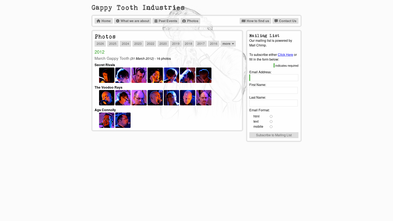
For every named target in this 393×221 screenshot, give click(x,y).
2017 (201, 43)
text (256, 121)
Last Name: (257, 97)
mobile (258, 126)
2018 (188, 43)
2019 (176, 43)
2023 (138, 43)
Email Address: (260, 72)
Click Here (285, 54)
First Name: (257, 84)
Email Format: (259, 110)
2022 (150, 43)
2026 (100, 43)
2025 (112, 43)
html (256, 116)
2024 (125, 43)
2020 (163, 43)
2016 (213, 43)
